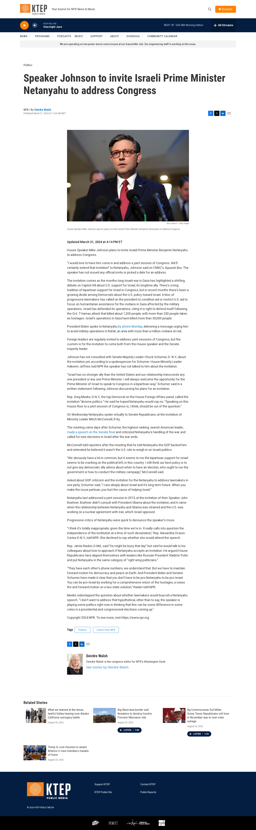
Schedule (133, 36)
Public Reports (148, 792)
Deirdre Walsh (42, 109)
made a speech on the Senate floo (90, 432)
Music (79, 36)
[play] (24, 25)
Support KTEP (102, 784)
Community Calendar (162, 36)
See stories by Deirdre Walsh (107, 667)
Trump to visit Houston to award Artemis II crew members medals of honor (68, 750)
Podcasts (64, 36)
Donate (227, 9)
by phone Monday (130, 326)
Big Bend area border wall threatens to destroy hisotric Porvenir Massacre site (135, 713)
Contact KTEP (148, 784)
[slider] (40, 25)
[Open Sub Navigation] (30, 36)
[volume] (35, 25)
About (114, 36)
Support (97, 36)
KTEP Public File (103, 792)
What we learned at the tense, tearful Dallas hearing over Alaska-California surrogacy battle (69, 713)
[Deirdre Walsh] (75, 664)
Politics (28, 65)
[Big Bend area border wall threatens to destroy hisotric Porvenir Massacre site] (104, 715)
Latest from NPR (106, 629)
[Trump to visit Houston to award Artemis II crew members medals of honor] (35, 752)
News (24, 36)
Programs (42, 36)
